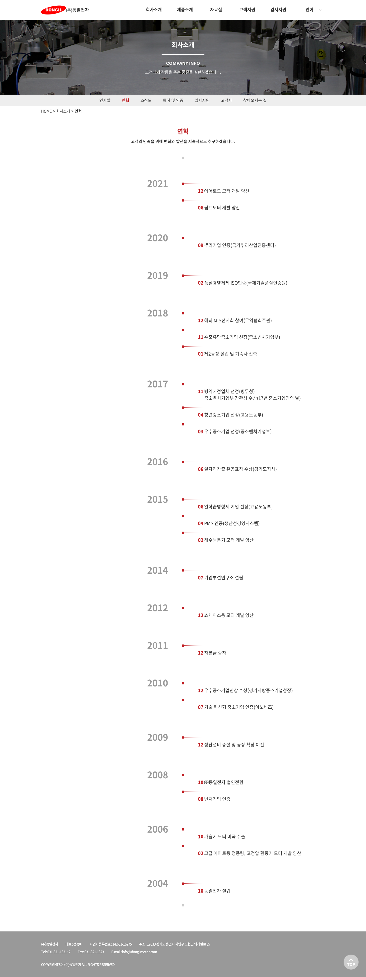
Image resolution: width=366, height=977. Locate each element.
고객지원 (247, 9)
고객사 (226, 100)
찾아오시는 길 (255, 100)
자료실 (216, 9)
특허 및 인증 (173, 100)
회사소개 (154, 9)
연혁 (125, 100)
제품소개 (185, 9)
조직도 (146, 100)
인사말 (105, 100)
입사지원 (278, 9)
